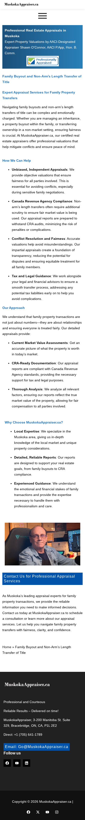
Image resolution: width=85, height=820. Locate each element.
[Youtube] (17, 763)
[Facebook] (7, 763)
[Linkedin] (26, 763)
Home (6, 647)
